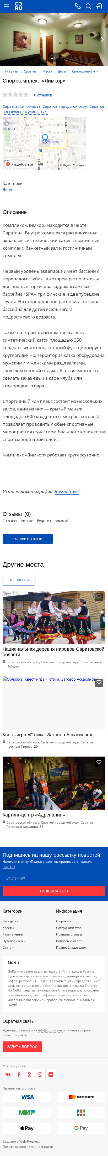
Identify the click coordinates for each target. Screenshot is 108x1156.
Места (47, 71)
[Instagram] (40, 1074)
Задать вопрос (22, 1047)
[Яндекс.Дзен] (51, 1074)
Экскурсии (11, 921)
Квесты (8, 928)
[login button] (99, 6)
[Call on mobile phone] (78, 6)
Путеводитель (14, 941)
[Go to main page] (18, 6)
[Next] (102, 39)
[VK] (8, 1074)
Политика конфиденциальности (28, 1146)
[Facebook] (18, 1074)
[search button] (88, 6)
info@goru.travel (50, 1030)
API (40, 164)
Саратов (30, 71)
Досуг (62, 71)
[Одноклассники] (29, 1074)
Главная (11, 71)
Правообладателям (71, 947)
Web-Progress (29, 1141)
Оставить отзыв (27, 539)
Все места (19, 580)
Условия (78, 165)
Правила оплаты (69, 934)
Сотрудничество (69, 928)
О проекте (64, 921)
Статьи (8, 947)
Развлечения (13, 934)
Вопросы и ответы (70, 941)
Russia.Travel (67, 491)
